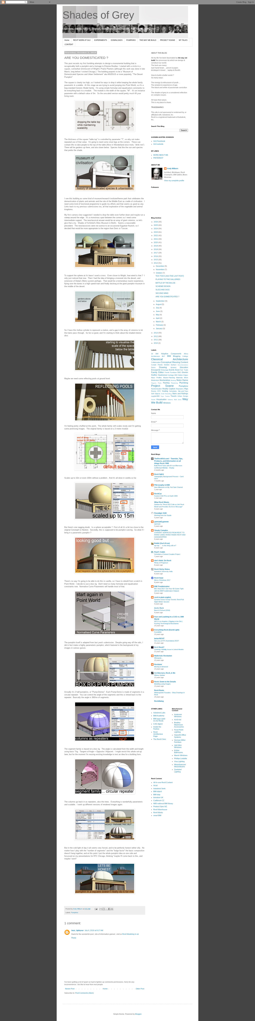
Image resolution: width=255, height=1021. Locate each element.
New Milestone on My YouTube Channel (168, 487)
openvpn (157, 524)
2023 (156, 232)
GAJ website (158, 144)
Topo (162, 396)
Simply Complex (161, 530)
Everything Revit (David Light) (166, 630)
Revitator (158, 664)
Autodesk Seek (159, 789)
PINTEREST (158, 158)
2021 (156, 239)
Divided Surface (170, 365)
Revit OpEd (159, 474)
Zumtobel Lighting (178, 771)
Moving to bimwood (161, 667)
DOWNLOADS (116, 40)
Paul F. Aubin (159, 552)
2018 (156, 249)
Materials (179, 377)
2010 (156, 343)
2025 (156, 225)
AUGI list (177, 720)
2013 (156, 333)
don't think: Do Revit (162, 561)
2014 (156, 263)
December (160, 266)
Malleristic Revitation (163, 656)
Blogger (138, 1014)
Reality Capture (168, 389)
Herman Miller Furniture (179, 741)
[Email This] (100, 909)
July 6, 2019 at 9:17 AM (94, 930)
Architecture (155, 356)
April (158, 318)
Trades (167, 396)
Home (66, 40)
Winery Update (159, 675)
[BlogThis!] (103, 909)
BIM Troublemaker (162, 586)
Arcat (155, 785)
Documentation (183, 365)
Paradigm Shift (160, 513)
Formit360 (157, 632)
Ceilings (185, 356)
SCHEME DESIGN (163, 286)
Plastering (174, 383)
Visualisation (161, 399)
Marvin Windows (180, 755)
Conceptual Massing (170, 362)
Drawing (163, 367)
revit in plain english (162, 597)
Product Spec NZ (160, 806)
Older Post (140, 989)
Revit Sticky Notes (162, 569)
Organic (153, 383)
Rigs (186, 389)
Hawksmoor (162, 375)
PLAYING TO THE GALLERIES (168, 279)
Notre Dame (182, 380)
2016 (156, 256)
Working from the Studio (162, 515)
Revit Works (158, 813)
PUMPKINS (131, 40)
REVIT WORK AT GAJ (81, 40)
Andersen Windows (178, 715)
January (159, 329)
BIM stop (156, 795)
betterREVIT (159, 639)
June (158, 311)
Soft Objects (155, 394)
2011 (156, 340)
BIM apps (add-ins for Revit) (159, 720)
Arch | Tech (159, 608)
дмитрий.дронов (161, 522)
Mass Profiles (156, 377)
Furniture (173, 372)
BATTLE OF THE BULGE (165, 283)
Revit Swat (158, 578)
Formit (167, 372)
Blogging (176, 356)
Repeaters (180, 389)
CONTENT (69, 44)
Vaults (153, 399)
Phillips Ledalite (180, 759)
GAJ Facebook (159, 141)
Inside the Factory (157, 728)
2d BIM (154, 354)
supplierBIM (155, 396)
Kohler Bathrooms (178, 751)
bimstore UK (158, 798)
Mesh (186, 377)
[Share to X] (106, 909)
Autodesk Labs (159, 713)
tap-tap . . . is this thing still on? (165, 545)
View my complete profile (174, 181)
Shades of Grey (98, 15)
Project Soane (162, 385)
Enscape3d (155, 370)
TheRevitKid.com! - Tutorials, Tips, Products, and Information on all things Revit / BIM (168, 461)
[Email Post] (96, 909)
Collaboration (155, 362)
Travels (173, 396)
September (160, 301)
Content (184, 362)
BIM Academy (158, 716)
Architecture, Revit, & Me (164, 673)
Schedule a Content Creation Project (167, 554)
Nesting (173, 380)
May (158, 315)
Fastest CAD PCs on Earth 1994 (166, 496)
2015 (156, 260)
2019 (156, 246)
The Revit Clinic (159, 739)
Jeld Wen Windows (178, 746)
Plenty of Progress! (161, 563)
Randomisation (156, 389)
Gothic (154, 375)
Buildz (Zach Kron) (162, 543)
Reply (73, 938)
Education (184, 367)
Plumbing (183, 383)
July (158, 308)
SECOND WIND (162, 293)
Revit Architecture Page (158, 734)
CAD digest (157, 724)
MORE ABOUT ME (160, 155)
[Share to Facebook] (109, 909)
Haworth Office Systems (180, 736)
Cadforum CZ (158, 800)
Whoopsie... (158, 658)
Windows (167, 403)
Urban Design (183, 396)
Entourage (164, 370)
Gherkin (185, 372)
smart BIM (157, 815)
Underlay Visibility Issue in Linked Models (169, 649)
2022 (156, 235)
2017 (156, 253)
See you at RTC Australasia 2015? (166, 641)
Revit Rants (159, 690)
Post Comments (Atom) (84, 993)
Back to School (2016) (162, 610)
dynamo (173, 367)
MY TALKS (183, 40)
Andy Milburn (172, 169)
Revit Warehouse (160, 810)
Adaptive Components (171, 354)
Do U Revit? (159, 647)
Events (171, 370)
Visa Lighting (179, 761)
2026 (156, 222)
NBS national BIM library (163, 804)
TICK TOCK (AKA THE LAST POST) (170, 276)
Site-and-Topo (183, 391)
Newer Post (69, 989)
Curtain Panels (157, 365)
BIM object (157, 791)
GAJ (179, 372)
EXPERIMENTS (100, 40)
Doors (153, 367)
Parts (159, 383)
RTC (159, 391)
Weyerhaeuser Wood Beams (180, 766)
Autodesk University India (163, 571)
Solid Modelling (166, 394)
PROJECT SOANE (167, 40)
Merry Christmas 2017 (162, 580)
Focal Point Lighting (178, 731)
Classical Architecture (169, 359)
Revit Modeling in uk (130, 934)
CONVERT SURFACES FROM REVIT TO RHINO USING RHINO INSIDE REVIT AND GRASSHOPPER (169, 535)
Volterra (170, 399)
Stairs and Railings (180, 394)
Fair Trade (184, 370)
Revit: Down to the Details (165, 682)
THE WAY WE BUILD (147, 40)
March (158, 322)
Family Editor (157, 372)
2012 (156, 336)
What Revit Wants (161, 502)
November (160, 269)
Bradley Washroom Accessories (179, 725)
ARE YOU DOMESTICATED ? (167, 297)
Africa (186, 354)
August (159, 304)
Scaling (165, 391)
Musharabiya (165, 380)
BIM (169, 356)
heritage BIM (172, 375)
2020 (156, 242)
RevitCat (158, 494)
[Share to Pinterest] (112, 909)
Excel (177, 370)
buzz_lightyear (77, 930)
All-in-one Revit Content (163, 783)
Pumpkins (74, 912)
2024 (156, 229)
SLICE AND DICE (163, 290)
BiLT (163, 356)
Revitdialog (159, 701)
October (159, 273)
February (160, 325)
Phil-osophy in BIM (162, 485)
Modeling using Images (162, 684)
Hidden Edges (183, 375)
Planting (166, 383)
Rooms (153, 391)
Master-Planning (169, 377)
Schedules (173, 391)
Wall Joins (177, 399)
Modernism (155, 380)
